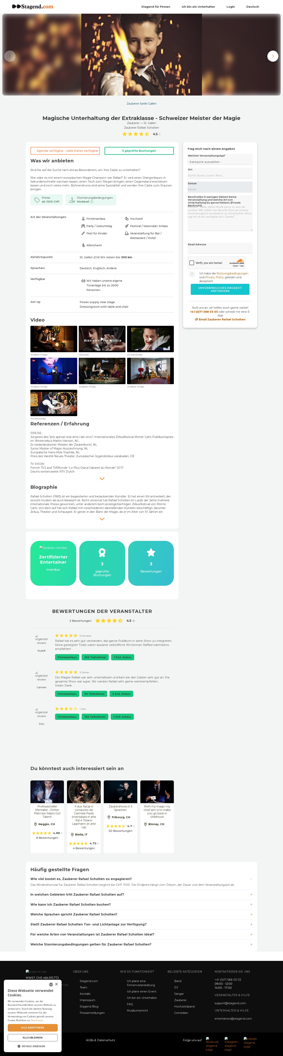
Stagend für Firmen (155, 6)
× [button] (56, 984)
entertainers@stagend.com (233, 1018)
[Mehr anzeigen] (102, 479)
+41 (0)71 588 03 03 (204, 311)
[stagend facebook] (213, 1044)
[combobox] (51, 984)
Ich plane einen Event (141, 991)
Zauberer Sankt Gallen (142, 103)
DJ (176, 987)
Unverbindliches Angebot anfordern (220, 289)
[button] (33, 1046)
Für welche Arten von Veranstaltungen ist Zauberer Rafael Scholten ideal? (92, 934)
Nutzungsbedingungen (232, 273)
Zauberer (180, 1000)
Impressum (87, 1000)
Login (231, 6)
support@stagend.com (230, 1003)
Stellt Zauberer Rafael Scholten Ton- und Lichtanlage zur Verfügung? (88, 924)
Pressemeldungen (92, 1013)
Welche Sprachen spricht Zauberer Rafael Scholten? (73, 914)
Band (177, 981)
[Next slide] (273, 56)
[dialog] (33, 1016)
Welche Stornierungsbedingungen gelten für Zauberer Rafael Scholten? (90, 944)
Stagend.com (89, 981)
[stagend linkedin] (251, 1042)
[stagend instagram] (232, 1044)
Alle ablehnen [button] (33, 1037)
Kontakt (85, 994)
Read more (37, 1020)
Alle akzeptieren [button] (32, 1027)
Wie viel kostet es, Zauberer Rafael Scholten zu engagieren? (81, 879)
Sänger (179, 994)
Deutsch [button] (253, 6)
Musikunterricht (137, 1010)
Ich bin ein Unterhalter (198, 6)
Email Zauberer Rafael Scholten (221, 319)
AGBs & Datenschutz (100, 1040)
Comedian (181, 1013)
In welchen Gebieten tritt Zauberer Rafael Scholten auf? (77, 894)
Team (83, 987)
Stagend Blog (89, 1006)
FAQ (130, 1004)
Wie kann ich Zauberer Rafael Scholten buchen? (70, 904)
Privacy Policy (214, 277)
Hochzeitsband (184, 1006)
